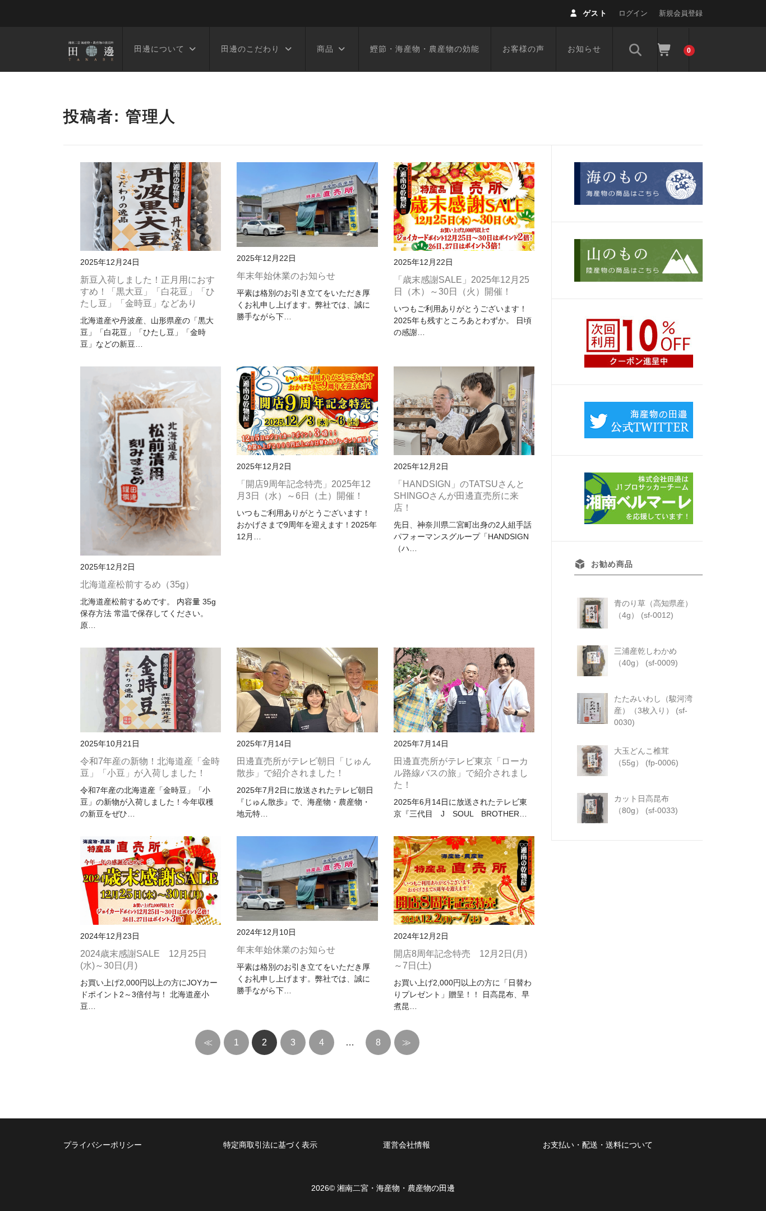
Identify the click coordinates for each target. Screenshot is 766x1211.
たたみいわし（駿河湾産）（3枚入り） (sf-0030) (653, 710)
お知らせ (584, 48)
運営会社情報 (406, 1144)
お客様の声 (523, 48)
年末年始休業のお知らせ (286, 276)
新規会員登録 (681, 13)
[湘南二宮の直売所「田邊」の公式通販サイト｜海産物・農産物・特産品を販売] (91, 49)
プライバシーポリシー (102, 1144)
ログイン (633, 13)
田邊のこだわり (250, 48)
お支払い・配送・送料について (598, 1144)
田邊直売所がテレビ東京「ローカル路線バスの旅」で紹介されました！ (461, 773)
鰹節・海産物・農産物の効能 (424, 48)
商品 (325, 48)
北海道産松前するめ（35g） (137, 584)
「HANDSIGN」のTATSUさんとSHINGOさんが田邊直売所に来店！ (459, 495)
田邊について (159, 48)
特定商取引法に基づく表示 (270, 1144)
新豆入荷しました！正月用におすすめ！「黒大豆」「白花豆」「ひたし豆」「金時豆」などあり (147, 291)
